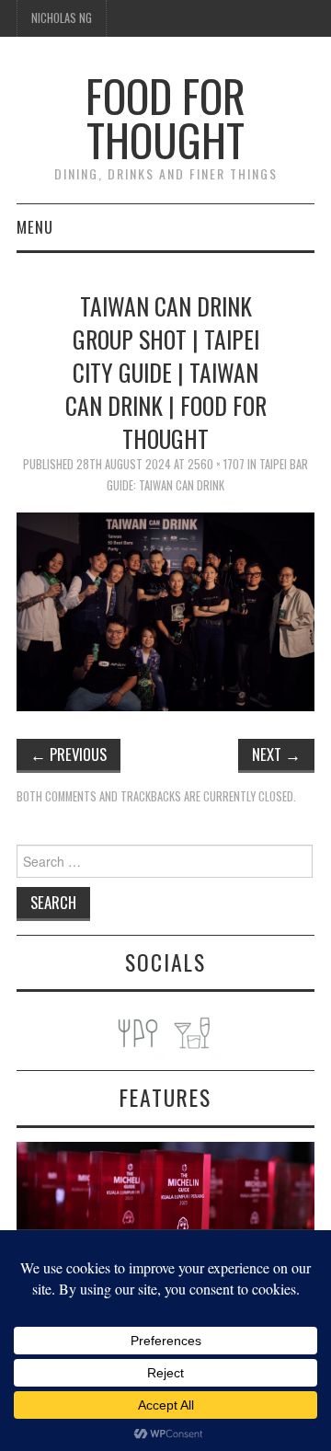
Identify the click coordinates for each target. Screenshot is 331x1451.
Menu (35, 226)
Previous (68, 754)
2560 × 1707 (216, 464)
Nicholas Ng (61, 18)
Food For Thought (165, 117)
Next (276, 754)
